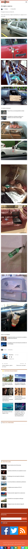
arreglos (5, 349)
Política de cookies (11, 544)
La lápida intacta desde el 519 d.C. (14, 487)
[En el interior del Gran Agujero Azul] (7, 406)
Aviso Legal (5, 544)
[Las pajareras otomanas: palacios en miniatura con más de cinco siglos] (4, 118)
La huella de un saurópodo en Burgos (15, 498)
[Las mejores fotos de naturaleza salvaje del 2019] (7, 378)
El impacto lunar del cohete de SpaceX (15, 504)
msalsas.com (11, 358)
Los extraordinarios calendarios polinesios (16, 481)
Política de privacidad (17, 544)
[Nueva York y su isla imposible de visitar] (4, 112)
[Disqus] (14, 441)
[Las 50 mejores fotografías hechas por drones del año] (20, 391)
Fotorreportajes (10, 349)
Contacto (23, 544)
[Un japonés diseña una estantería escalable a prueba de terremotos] (4, 339)
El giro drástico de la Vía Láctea (14, 465)
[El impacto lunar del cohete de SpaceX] (4, 505)
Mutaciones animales (21, 365)
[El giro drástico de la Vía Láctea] (4, 467)
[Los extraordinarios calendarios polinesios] (4, 483)
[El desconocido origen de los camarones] (4, 494)
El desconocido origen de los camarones (16, 492)
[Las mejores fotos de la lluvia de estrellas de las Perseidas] (4, 344)
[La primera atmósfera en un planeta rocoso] (4, 472)
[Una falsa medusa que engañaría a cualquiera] (20, 378)
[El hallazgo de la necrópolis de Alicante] (4, 478)
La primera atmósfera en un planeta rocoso (16, 470)
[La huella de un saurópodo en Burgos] (4, 500)
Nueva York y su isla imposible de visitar (15, 110)
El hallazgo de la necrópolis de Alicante (15, 476)
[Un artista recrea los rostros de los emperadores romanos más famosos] (7, 391)
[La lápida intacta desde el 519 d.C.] (4, 489)
